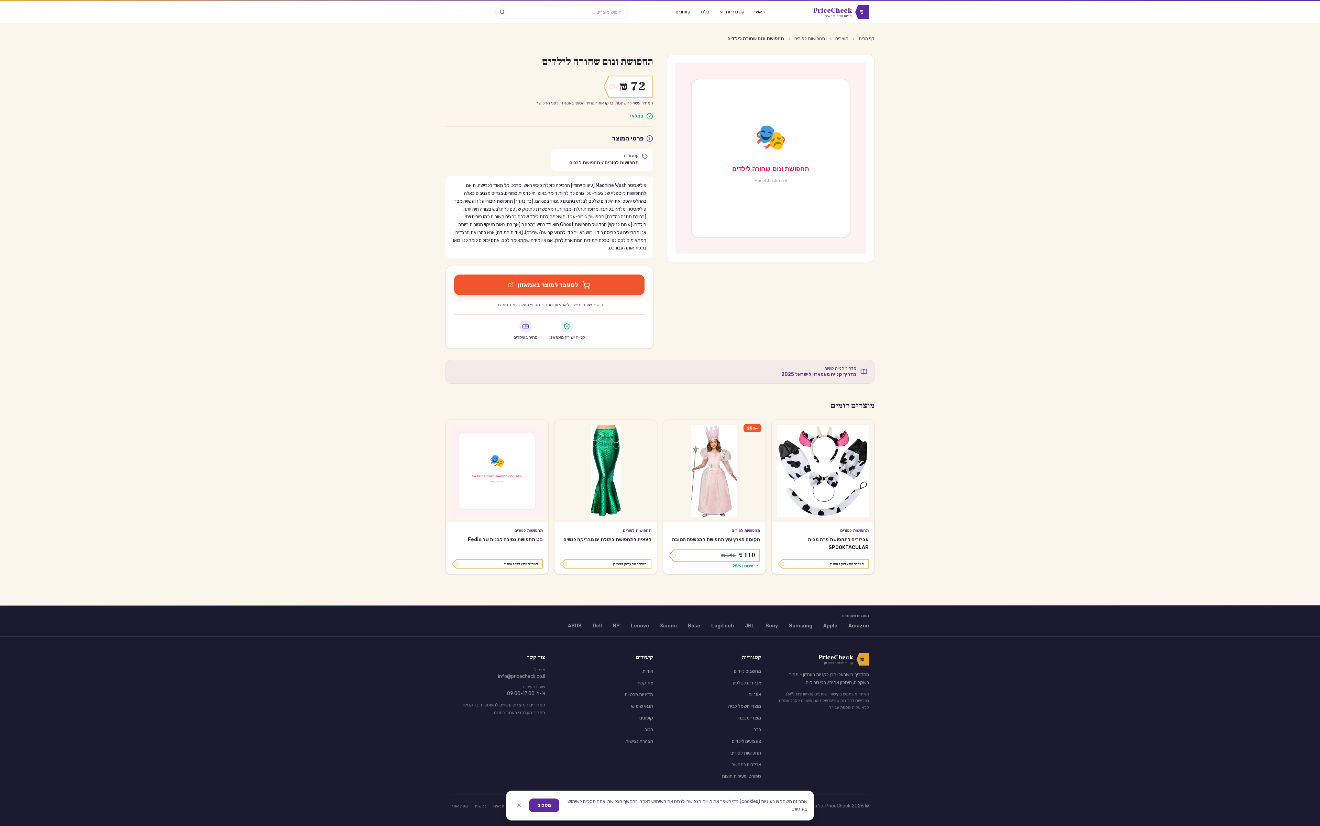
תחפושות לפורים (809, 39)
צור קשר (645, 683)
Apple (830, 626)
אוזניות (754, 694)
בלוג (705, 12)
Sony (772, 626)
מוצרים (841, 39)
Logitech (722, 626)
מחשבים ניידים (747, 671)
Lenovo (640, 626)
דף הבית (866, 39)
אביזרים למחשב (746, 765)
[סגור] (519, 805)
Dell (597, 626)
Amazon (858, 626)
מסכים (544, 805)
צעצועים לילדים (746, 741)
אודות (647, 671)
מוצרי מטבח (749, 718)
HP (616, 626)
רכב (757, 730)
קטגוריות (735, 12)
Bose (694, 626)
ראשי (759, 12)
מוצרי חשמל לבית (744, 706)
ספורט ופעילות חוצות (741, 776)
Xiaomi (668, 626)
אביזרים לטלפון (747, 683)
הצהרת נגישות (639, 741)
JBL (750, 626)
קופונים (683, 12)
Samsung (800, 626)
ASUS (575, 626)
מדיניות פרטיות (639, 694)
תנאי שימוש (642, 706)
